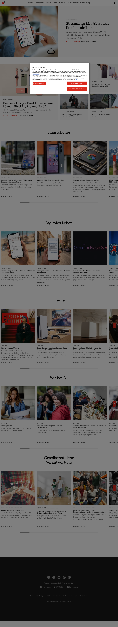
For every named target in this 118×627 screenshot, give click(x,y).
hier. (77, 79)
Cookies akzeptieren (76, 83)
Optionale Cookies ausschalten (77, 88)
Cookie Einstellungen (39, 83)
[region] (60, 78)
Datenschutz (36, 73)
